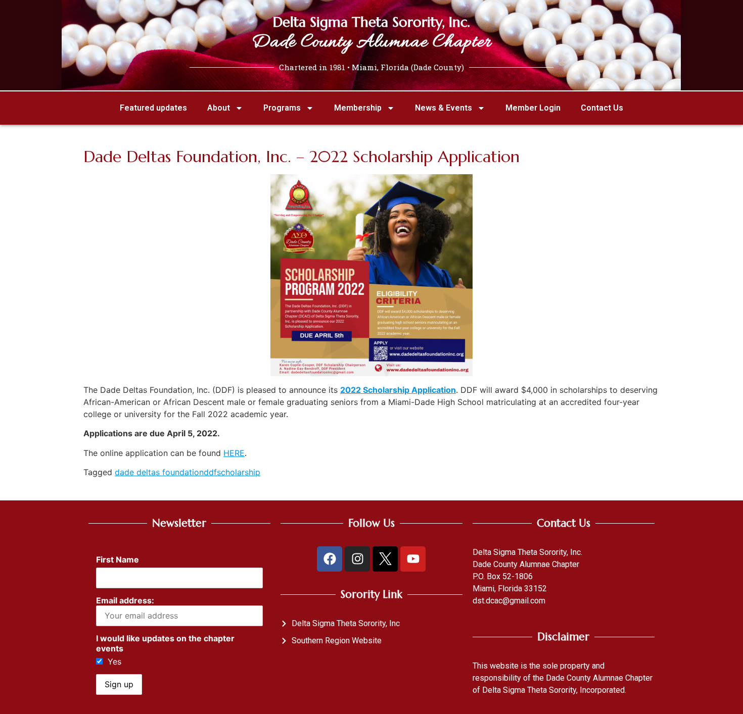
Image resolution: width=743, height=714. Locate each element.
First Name (117, 559)
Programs (282, 108)
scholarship (238, 472)
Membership (358, 108)
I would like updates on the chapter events (165, 643)
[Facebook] (329, 559)
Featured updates (153, 108)
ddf (210, 472)
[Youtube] (413, 559)
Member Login (533, 108)
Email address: (125, 600)
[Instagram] (357, 559)
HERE (234, 453)
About (218, 108)
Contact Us (602, 108)
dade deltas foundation (159, 472)
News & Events (443, 108)
